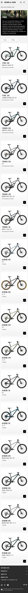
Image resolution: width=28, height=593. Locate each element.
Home (2, 7)
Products (4, 571)
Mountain (9, 7)
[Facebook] (5, 585)
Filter (13, 40)
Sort (5, 40)
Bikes (5, 7)
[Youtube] (8, 585)
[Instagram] (2, 585)
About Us (4, 574)
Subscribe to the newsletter (9, 579)
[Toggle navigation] (2, 2)
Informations (5, 568)
